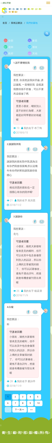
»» (31, 409)
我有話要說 (17, 23)
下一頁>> (19, 409)
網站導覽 (7, 3)
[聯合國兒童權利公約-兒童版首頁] (21, 11)
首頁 (5, 23)
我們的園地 (32, 23)
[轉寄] (42, 68)
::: (1, 3)
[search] (47, 33)
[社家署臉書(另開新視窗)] (35, 68)
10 (38, 403)
